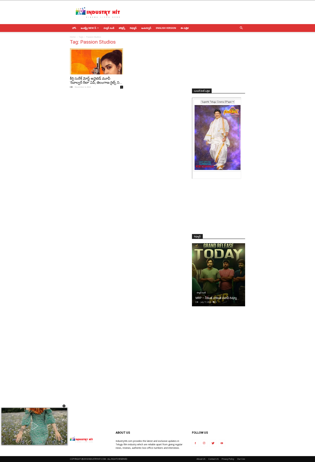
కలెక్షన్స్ (122, 27)
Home (73, 37)
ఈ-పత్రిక (185, 27)
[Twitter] (213, 443)
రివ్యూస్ (133, 27)
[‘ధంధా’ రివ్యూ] (218, 274)
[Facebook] (195, 443)
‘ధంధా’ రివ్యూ (203, 298)
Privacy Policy (228, 459)
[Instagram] (204, 443)
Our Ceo (241, 459)
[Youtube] (222, 443)
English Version (166, 27)
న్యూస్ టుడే (109, 27)
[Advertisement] (185, 12)
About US (201, 459)
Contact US (213, 459)
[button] (64, 405)
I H (71, 87)
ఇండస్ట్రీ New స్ (88, 27)
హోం (74, 27)
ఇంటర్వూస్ (146, 27)
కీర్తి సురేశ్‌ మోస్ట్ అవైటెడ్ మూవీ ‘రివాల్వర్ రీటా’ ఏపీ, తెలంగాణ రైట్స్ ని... (96, 81)
